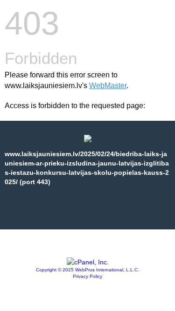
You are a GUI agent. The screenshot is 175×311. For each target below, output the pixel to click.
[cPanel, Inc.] (88, 262)
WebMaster (107, 86)
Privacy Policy (87, 276)
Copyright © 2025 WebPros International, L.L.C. (87, 269)
